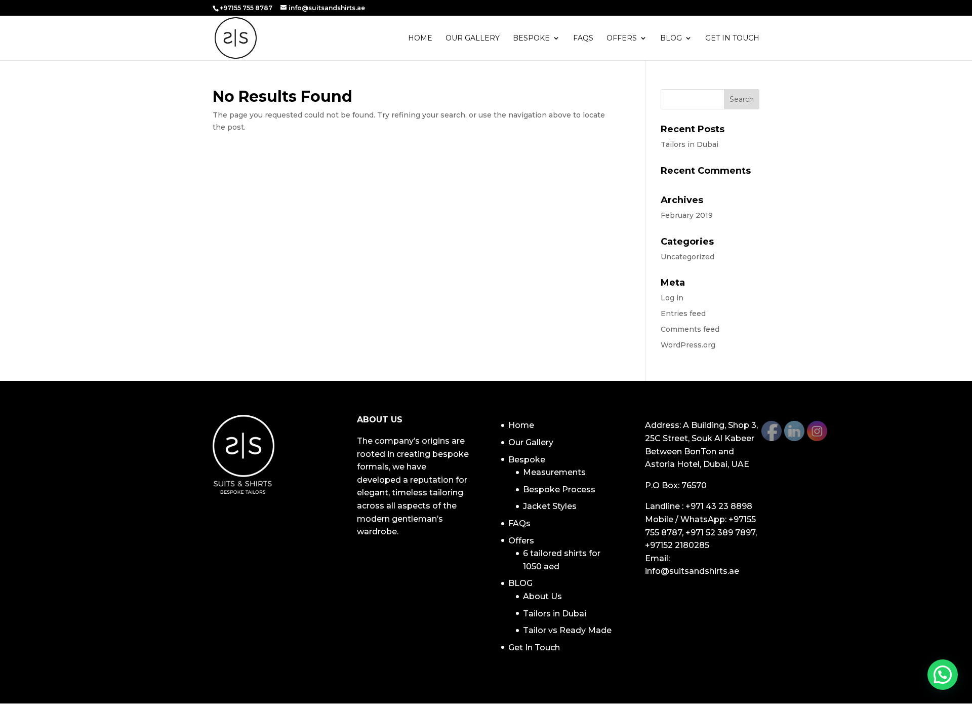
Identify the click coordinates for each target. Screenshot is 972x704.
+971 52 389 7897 (720, 532)
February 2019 (687, 215)
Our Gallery (473, 38)
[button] (942, 674)
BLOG (671, 38)
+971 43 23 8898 (718, 506)
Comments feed (690, 329)
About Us (542, 596)
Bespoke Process (559, 489)
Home (420, 38)
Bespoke (531, 38)
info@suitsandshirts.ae (692, 571)
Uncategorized (687, 256)
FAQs (583, 38)
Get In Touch (732, 38)
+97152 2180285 (677, 545)
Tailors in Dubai (689, 144)
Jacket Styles (550, 506)
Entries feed (683, 313)
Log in (672, 297)
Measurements (554, 472)
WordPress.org (688, 344)
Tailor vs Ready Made (567, 630)
